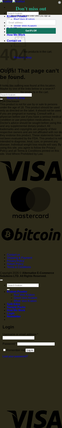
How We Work (16, 310)
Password (10, 343)
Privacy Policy (15, 260)
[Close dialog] (59, 2)
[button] (14, 316)
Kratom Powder (17, 291)
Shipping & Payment (19, 257)
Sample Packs (16, 307)
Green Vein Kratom (25, 297)
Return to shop (16, 98)
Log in (30, 350)
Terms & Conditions (19, 267)
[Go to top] (1, 280)
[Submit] (1, 99)
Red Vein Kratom (24, 294)
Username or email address (20, 334)
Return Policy (15, 264)
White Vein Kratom (25, 300)
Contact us (13, 254)
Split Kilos (13, 304)
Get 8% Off (30, 31)
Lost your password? (15, 356)
